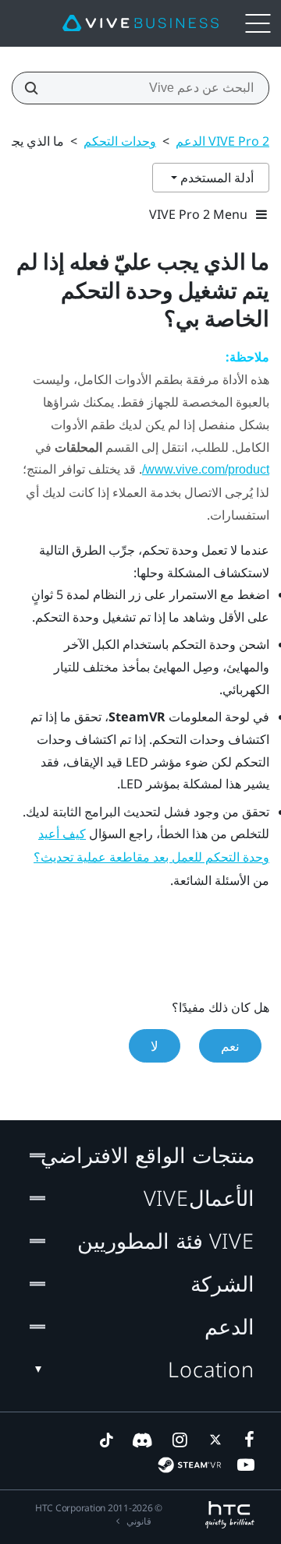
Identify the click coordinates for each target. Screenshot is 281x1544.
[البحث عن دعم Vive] (36, 88)
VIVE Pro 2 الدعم (222, 141)
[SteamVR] (189, 1465)
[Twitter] (212, 1439)
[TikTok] (106, 1439)
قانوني (138, 1521)
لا (154, 1046)
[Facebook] (245, 1439)
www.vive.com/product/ (205, 469)
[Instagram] (178, 1439)
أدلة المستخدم (215, 177)
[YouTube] (245, 1464)
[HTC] (229, 1514)
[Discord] (142, 1439)
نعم (230, 1046)
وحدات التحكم (120, 141)
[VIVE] (140, 23)
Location (211, 1369)
